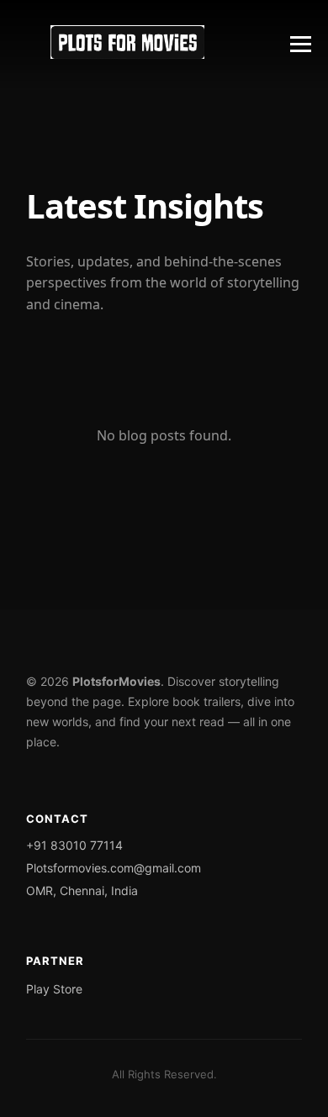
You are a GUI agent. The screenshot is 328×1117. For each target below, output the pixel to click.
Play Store (54, 989)
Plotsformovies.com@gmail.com (113, 868)
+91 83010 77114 (74, 845)
